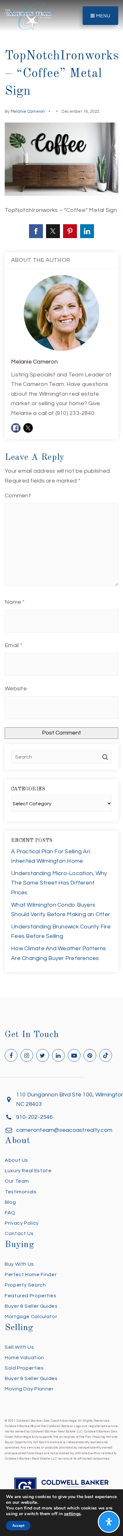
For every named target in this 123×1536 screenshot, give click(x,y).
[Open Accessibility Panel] (109, 1522)
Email (13, 645)
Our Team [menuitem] (17, 1181)
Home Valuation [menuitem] (24, 1357)
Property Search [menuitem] (25, 1284)
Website (16, 689)
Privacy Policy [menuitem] (22, 1223)
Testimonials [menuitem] (21, 1191)
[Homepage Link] (28, 15)
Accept (18, 1525)
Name (15, 602)
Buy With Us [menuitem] (19, 1264)
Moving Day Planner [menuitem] (29, 1388)
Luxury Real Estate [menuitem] (28, 1170)
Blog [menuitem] (10, 1202)
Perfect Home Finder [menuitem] (30, 1274)
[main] (61, 498)
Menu (102, 16)
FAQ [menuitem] (10, 1212)
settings (72, 1514)
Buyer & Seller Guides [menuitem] (31, 1306)
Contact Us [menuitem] (19, 1233)
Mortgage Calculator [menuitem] (31, 1316)
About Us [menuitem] (16, 1160)
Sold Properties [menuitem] (24, 1368)
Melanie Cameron (28, 111)
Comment (18, 496)
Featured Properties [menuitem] (30, 1295)
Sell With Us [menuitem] (19, 1347)
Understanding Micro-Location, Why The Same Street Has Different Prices (59, 883)
